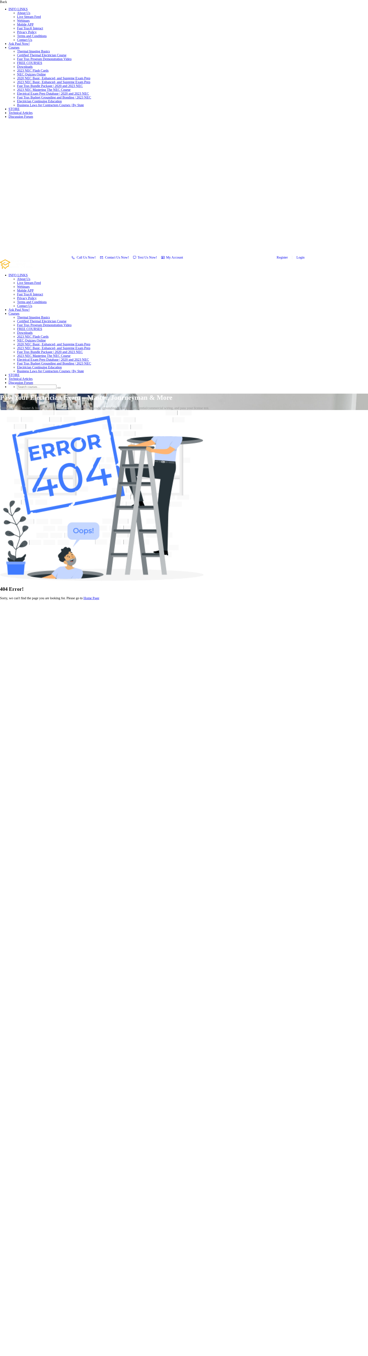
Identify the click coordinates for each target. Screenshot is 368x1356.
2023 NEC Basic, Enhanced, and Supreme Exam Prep (53, 82)
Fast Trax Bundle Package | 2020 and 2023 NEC (50, 86)
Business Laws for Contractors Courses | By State (50, 105)
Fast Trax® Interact (30, 28)
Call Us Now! (86, 257)
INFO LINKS (18, 9)
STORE (14, 109)
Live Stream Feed (29, 17)
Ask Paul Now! (19, 43)
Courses (14, 47)
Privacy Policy (27, 32)
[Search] (59, 387)
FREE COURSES (29, 63)
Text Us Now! (147, 257)
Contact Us (24, 40)
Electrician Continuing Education (39, 101)
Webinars (23, 20)
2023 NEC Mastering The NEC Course (43, 90)
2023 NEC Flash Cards (33, 70)
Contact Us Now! (117, 257)
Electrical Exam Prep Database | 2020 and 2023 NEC (53, 93)
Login (300, 257)
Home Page (91, 598)
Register (282, 257)
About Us (23, 13)
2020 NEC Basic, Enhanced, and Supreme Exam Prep (53, 78)
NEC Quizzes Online (31, 74)
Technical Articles (21, 113)
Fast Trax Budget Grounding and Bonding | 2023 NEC (54, 97)
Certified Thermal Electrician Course (41, 55)
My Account (174, 257)
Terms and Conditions (32, 36)
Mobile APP (25, 24)
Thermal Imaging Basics (33, 51)
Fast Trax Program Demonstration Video (44, 59)
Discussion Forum (21, 116)
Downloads (25, 66)
